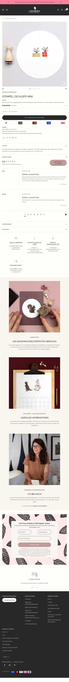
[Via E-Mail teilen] (15, 137)
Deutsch (5, 656)
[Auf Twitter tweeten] (13, 137)
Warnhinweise (7, 224)
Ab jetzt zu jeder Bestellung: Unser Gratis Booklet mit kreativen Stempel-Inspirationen (35, 2)
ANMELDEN (34, 545)
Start (3, 18)
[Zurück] (3, 88)
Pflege (4, 145)
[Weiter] (66, 88)
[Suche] (7, 10)
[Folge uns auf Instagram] (9, 665)
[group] (11, 161)
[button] (9, 105)
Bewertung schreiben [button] (58, 163)
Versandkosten (16, 102)
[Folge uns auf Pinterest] (14, 665)
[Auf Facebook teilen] (7, 137)
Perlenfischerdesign (9, 92)
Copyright (5, 229)
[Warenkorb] (66, 10)
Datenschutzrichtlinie (41, 551)
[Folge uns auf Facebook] (4, 665)
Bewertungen (6, 157)
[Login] (62, 10)
